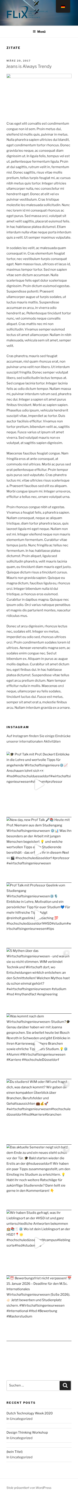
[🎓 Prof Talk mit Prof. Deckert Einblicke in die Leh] (39, 784)
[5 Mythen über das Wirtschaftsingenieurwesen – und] (39, 981)
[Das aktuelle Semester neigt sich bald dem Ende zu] (39, 1177)
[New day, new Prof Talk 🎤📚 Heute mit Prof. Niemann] (39, 850)
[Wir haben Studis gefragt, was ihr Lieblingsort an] (39, 1243)
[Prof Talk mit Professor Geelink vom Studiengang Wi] (39, 915)
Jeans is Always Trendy (29, 66)
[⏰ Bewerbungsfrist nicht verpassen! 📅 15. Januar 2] (39, 1308)
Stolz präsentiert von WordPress (28, 1487)
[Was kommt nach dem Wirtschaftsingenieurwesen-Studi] (39, 1046)
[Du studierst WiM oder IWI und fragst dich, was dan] (39, 1112)
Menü (41, 31)
